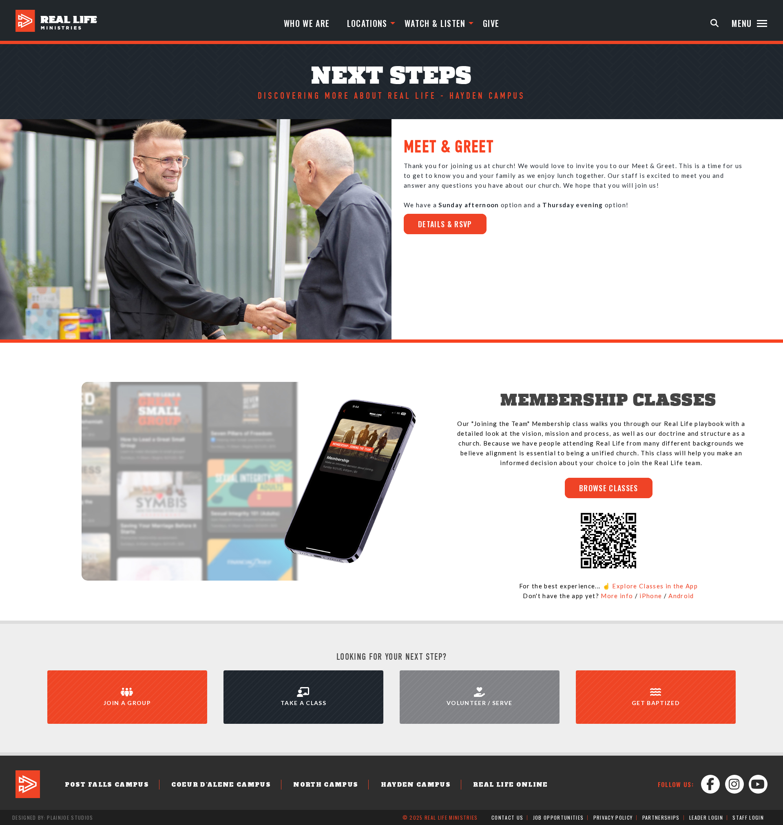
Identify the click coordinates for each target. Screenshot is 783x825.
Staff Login (748, 817)
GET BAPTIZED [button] (656, 702)
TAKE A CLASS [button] (303, 702)
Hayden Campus (416, 785)
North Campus (325, 785)
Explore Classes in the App (655, 586)
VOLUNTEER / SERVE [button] (480, 702)
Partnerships (661, 817)
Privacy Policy (613, 817)
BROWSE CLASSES (608, 488)
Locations (367, 23)
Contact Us (507, 817)
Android (681, 595)
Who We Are (307, 23)
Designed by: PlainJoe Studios (52, 817)
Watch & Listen (435, 23)
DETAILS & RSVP (445, 224)
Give (491, 23)
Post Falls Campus (107, 785)
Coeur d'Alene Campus (221, 785)
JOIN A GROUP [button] (127, 702)
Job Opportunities (558, 817)
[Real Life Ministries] (56, 21)
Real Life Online (510, 785)
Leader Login (706, 817)
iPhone (650, 595)
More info (617, 595)
